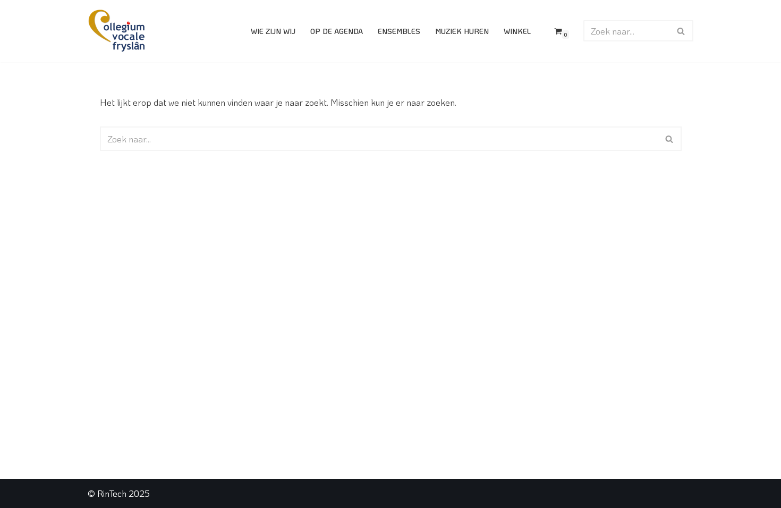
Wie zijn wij (273, 31)
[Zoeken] (681, 30)
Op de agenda (336, 31)
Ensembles (399, 31)
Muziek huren (462, 31)
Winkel (517, 31)
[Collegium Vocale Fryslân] (117, 31)
